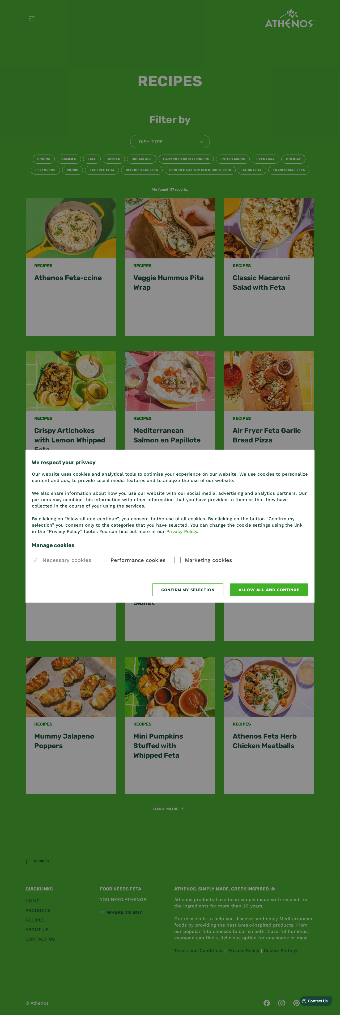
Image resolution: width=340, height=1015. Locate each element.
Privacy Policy (181, 531)
